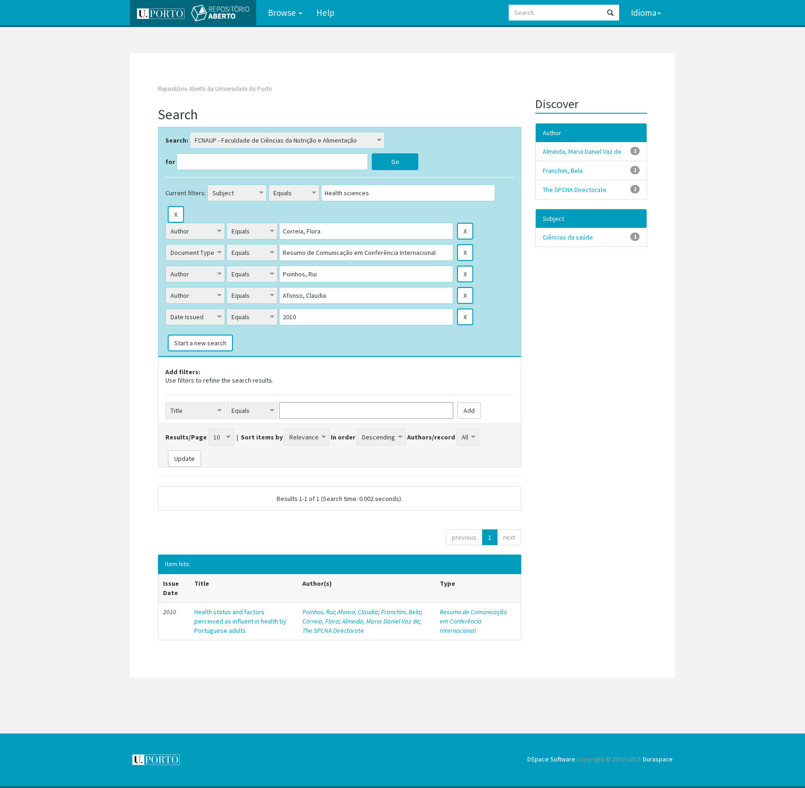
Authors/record (431, 437)
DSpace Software (551, 759)
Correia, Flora (320, 621)
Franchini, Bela (401, 612)
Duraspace (658, 759)
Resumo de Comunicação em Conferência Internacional (473, 621)
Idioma (643, 12)
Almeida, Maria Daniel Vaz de (380, 621)
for (170, 162)
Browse (283, 12)
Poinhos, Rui (318, 612)
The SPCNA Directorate (333, 630)
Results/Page (186, 437)
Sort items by (262, 437)
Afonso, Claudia (357, 612)
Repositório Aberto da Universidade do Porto (215, 89)
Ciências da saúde (568, 237)
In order (343, 437)
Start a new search (200, 343)
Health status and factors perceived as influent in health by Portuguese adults (240, 621)
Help (325, 12)
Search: (176, 140)
